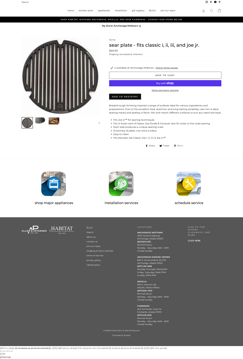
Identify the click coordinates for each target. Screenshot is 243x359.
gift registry (138, 10)
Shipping (113, 54)
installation (121, 10)
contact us (91, 241)
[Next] (98, 122)
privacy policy (93, 260)
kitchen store (86, 10)
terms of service (94, 255)
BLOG (152, 10)
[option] (121, 19)
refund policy (93, 265)
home (71, 10)
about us (90, 237)
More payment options (165, 90)
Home (112, 40)
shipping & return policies (99, 251)
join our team (168, 10)
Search (25, 2)
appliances (104, 10)
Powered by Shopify (121, 335)
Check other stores (167, 68)
